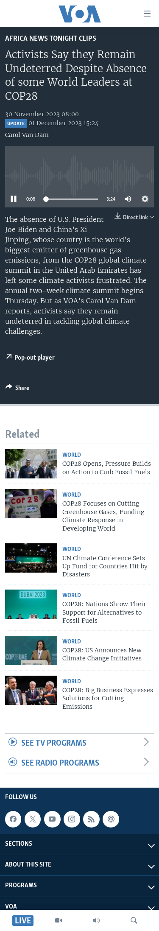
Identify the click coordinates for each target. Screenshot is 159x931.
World (71, 455)
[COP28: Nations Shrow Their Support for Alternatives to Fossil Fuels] (31, 604)
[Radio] (96, 920)
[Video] (58, 920)
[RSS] (91, 819)
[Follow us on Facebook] (13, 819)
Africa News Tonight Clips (50, 38)
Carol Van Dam (27, 135)
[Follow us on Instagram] (72, 819)
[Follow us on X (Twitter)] (33, 819)
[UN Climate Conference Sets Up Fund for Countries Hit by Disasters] (31, 558)
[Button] (17, 389)
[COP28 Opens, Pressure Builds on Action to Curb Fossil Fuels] (31, 463)
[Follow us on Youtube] (52, 819)
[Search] (134, 920)
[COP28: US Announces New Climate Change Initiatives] (31, 650)
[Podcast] (111, 819)
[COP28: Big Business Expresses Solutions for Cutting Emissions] (31, 690)
